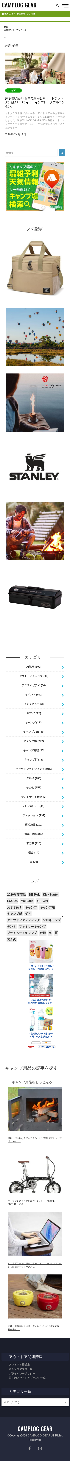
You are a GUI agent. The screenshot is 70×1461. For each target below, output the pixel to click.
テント (11, 926)
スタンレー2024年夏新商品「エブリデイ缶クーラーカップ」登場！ (35, 501)
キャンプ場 (34, 741)
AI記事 (33, 666)
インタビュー (34, 703)
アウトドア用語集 (19, 1364)
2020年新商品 (16, 894)
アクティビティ (34, 685)
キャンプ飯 (14, 913)
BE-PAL (34, 894)
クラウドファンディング (34, 768)
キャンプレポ (33, 731)
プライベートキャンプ (22, 932)
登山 (33, 852)
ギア (34, 713)
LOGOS (12, 900)
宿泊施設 (34, 824)
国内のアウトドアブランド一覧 (27, 1377)
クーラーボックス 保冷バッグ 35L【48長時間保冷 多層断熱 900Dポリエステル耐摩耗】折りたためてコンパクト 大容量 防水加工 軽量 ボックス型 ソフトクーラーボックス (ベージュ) (35, 304)
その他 (33, 787)
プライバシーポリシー (22, 1373)
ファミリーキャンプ (32, 926)
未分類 (33, 843)
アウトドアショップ (33, 675)
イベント (34, 694)
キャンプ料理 (33, 750)
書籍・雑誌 (33, 833)
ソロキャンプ (52, 920)
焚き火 (11, 939)
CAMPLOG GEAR (39, 1435)
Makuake (27, 900)
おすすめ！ (14, 907)
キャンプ (34, 722)
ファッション (33, 815)
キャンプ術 (33, 759)
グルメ (33, 778)
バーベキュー (33, 806)
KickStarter (51, 894)
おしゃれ (42, 900)
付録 (43, 932)
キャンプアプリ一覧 (20, 1369)
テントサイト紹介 (33, 796)
